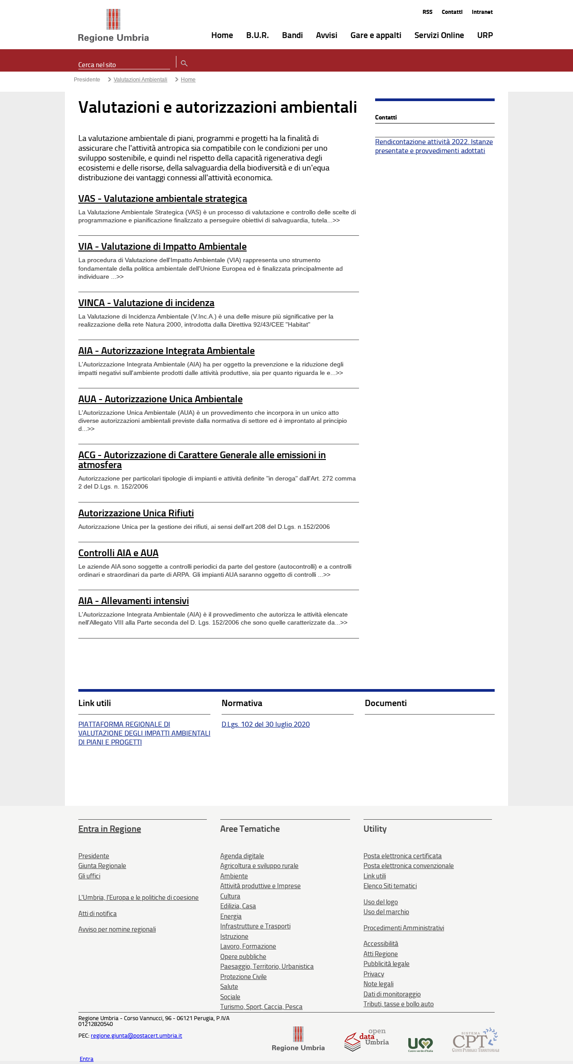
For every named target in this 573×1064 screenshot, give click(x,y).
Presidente (87, 80)
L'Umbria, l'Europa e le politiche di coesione (138, 898)
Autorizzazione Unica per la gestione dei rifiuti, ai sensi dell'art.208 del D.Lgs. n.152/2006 (204, 526)
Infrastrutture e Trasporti (255, 926)
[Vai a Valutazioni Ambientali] (113, 26)
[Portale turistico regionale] (420, 1050)
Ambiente (234, 876)
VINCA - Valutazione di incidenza (146, 303)
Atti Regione (380, 954)
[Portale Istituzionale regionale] (298, 1050)
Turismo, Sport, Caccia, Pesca (261, 1007)
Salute (229, 987)
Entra (87, 1058)
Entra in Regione (109, 828)
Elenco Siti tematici (390, 886)
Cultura (230, 896)
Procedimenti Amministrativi (403, 928)
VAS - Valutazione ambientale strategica (162, 198)
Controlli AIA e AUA (118, 553)
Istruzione (234, 936)
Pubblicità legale (386, 964)
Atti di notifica (97, 914)
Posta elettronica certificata (402, 856)
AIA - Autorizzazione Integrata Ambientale (166, 351)
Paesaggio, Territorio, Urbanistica (267, 966)
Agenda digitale (242, 856)
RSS (427, 12)
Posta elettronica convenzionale (408, 866)
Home (188, 80)
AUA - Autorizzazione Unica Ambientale (160, 399)
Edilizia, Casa (238, 906)
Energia (231, 916)
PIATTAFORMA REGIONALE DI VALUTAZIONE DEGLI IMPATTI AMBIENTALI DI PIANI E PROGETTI (144, 733)
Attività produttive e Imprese (260, 886)
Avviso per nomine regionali (117, 929)
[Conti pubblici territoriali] (475, 1050)
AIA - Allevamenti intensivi (133, 601)
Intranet (482, 12)
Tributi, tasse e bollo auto (398, 1004)
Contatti (452, 12)
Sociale (230, 997)
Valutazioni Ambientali (140, 80)
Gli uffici (89, 876)
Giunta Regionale (102, 866)
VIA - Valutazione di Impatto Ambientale (162, 246)
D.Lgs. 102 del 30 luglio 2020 (266, 724)
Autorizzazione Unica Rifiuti (136, 513)
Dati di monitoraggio (392, 994)
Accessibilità (380, 944)
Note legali (378, 984)
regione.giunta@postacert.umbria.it (136, 1035)
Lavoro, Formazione (248, 946)
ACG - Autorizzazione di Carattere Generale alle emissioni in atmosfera (202, 460)
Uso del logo (380, 902)
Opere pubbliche (243, 957)
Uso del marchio (386, 912)
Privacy (373, 974)
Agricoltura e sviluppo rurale (259, 866)
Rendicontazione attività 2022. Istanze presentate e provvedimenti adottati (434, 146)
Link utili (374, 876)
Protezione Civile (243, 977)
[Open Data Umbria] (366, 1050)
